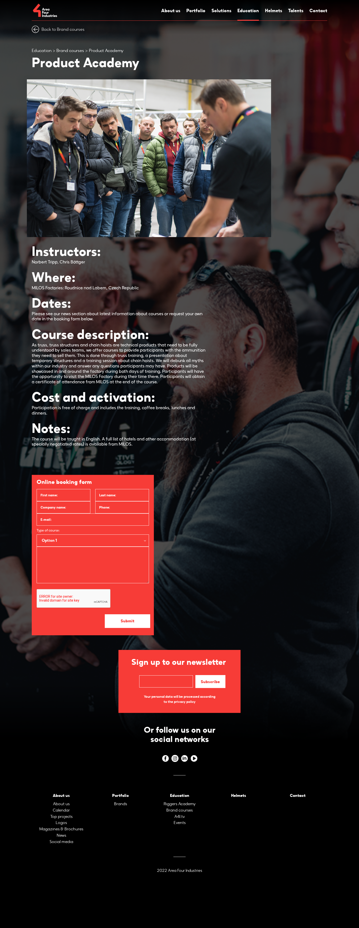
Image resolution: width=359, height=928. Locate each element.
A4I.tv (179, 813)
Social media (61, 836)
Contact (318, 10)
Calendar (61, 807)
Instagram (174, 756)
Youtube (193, 756)
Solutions (220, 10)
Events (179, 819)
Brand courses (70, 50)
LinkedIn (184, 756)
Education (247, 10)
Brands (120, 801)
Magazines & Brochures (61, 825)
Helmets (273, 10)
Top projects (61, 813)
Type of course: (48, 530)
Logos (61, 819)
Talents (296, 10)
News (61, 830)
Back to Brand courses (63, 29)
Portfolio (195, 10)
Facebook (165, 756)
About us (170, 10)
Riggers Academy (179, 801)
